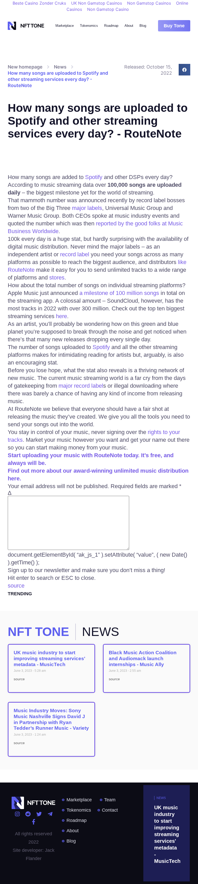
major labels (87, 208)
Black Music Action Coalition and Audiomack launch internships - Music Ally (143, 658)
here (61, 316)
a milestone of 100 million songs (119, 293)
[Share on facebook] (184, 69)
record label (75, 254)
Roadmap (111, 26)
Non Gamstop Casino (108, 9)
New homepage (25, 67)
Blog (142, 26)
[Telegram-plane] (50, 814)
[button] (174, 25)
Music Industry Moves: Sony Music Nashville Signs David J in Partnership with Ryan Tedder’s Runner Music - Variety (51, 719)
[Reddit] (28, 814)
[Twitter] (39, 814)
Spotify (94, 177)
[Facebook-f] (33, 822)
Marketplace (64, 26)
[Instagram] (17, 814)
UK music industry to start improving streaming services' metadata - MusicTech (49, 658)
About (129, 26)
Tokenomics (89, 26)
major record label (81, 385)
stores (56, 277)
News (60, 67)
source (16, 585)
